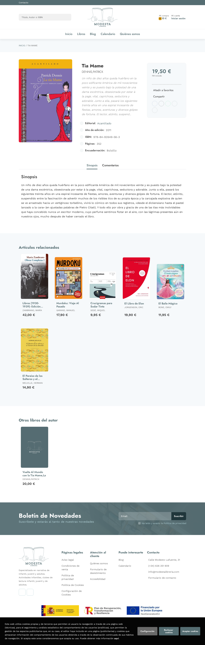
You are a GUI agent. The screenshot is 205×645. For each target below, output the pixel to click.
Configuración (147, 631)
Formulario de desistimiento (98, 571)
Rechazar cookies (169, 631)
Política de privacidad (68, 577)
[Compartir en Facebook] (154, 103)
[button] (164, 17)
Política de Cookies (73, 585)
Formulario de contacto (162, 577)
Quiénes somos (99, 563)
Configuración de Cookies (72, 593)
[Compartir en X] (161, 103)
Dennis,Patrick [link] (92, 72)
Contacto (23, 3)
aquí (116, 638)
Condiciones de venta (70, 567)
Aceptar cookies (190, 631)
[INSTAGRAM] (22, 592)
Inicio (22, 45)
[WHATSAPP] (30, 592)
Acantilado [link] (104, 123)
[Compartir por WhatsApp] (168, 103)
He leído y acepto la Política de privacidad (164, 523)
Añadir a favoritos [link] (163, 90)
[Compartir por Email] (174, 103)
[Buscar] (66, 17)
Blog (121, 559)
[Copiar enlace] (154, 110)
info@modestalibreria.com (163, 571)
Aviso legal (68, 559)
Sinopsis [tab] (92, 165)
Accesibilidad (97, 579)
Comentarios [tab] (110, 165)
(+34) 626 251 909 (158, 565)
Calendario (125, 565)
